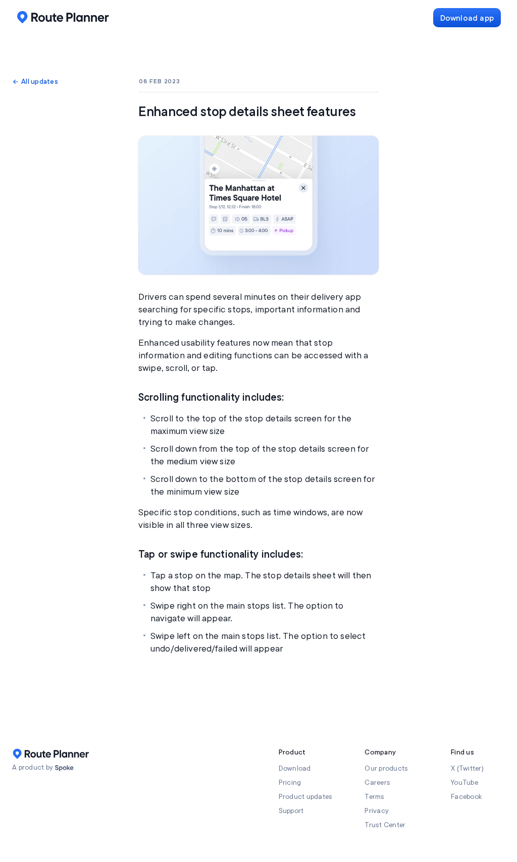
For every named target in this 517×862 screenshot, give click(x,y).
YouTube (464, 782)
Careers (377, 782)
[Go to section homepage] (64, 768)
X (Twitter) (467, 768)
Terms (374, 796)
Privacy (377, 810)
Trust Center (385, 825)
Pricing (290, 782)
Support (291, 810)
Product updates (306, 796)
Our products (386, 768)
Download (295, 768)
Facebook (466, 796)
